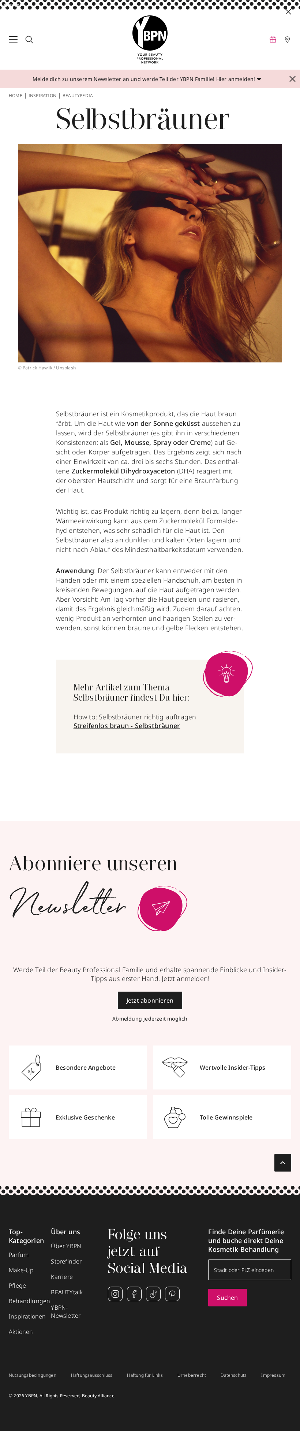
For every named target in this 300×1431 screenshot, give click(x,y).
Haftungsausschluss (92, 1375)
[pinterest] (172, 1294)
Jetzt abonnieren (150, 1000)
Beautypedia (78, 96)
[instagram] (115, 1294)
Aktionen (21, 1332)
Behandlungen (29, 1301)
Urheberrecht (191, 1375)
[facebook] (134, 1294)
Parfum (19, 1255)
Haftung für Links (144, 1375)
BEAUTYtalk (67, 1292)
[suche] (29, 39)
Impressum (273, 1375)
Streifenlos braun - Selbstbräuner (127, 725)
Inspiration (42, 96)
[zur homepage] (150, 39)
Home (15, 96)
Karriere (62, 1277)
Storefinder (66, 1261)
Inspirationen (27, 1316)
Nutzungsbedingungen (32, 1375)
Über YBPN (66, 1246)
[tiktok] (153, 1294)
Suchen (227, 1298)
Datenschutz (234, 1375)
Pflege (17, 1285)
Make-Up (21, 1270)
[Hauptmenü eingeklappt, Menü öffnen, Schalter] (13, 39)
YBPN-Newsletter (65, 1311)
